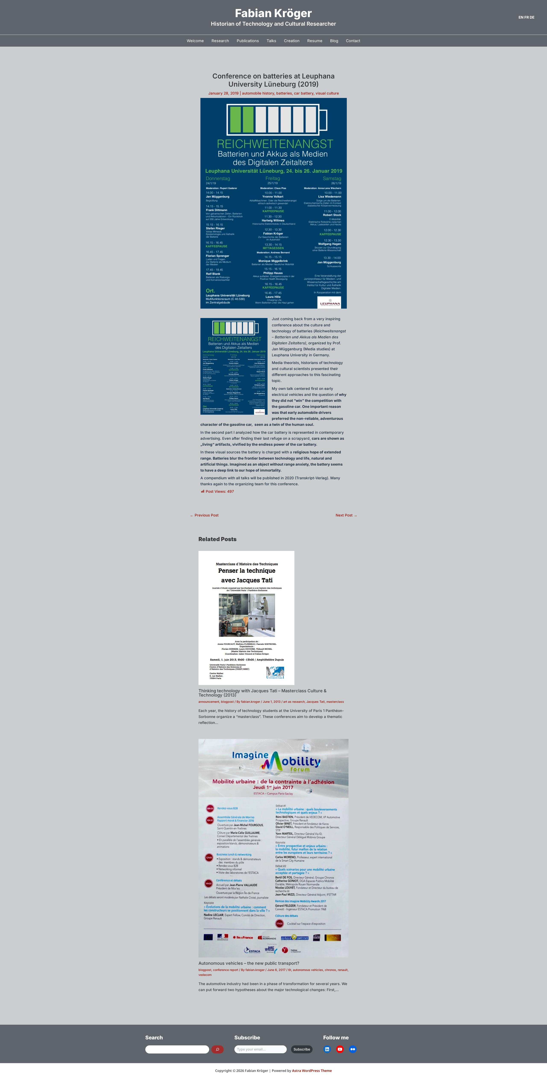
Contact (353, 40)
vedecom (205, 975)
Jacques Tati (315, 701)
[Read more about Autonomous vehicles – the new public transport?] (273, 848)
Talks (271, 40)
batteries (284, 93)
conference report (225, 970)
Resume (314, 40)
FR (526, 17)
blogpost (227, 701)
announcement (209, 701)
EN (521, 17)
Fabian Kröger (273, 13)
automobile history (258, 93)
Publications (248, 40)
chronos (330, 970)
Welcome (195, 40)
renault (343, 970)
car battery (303, 93)
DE (532, 17)
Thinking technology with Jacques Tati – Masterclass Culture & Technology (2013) (262, 693)
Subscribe (302, 1049)
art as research (294, 701)
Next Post (346, 515)
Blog (334, 40)
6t (289, 970)
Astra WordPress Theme (312, 1070)
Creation (292, 40)
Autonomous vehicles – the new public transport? (249, 963)
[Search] (217, 1049)
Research (220, 40)
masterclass (335, 701)
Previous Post (204, 515)
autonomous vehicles (308, 970)
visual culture (327, 93)
